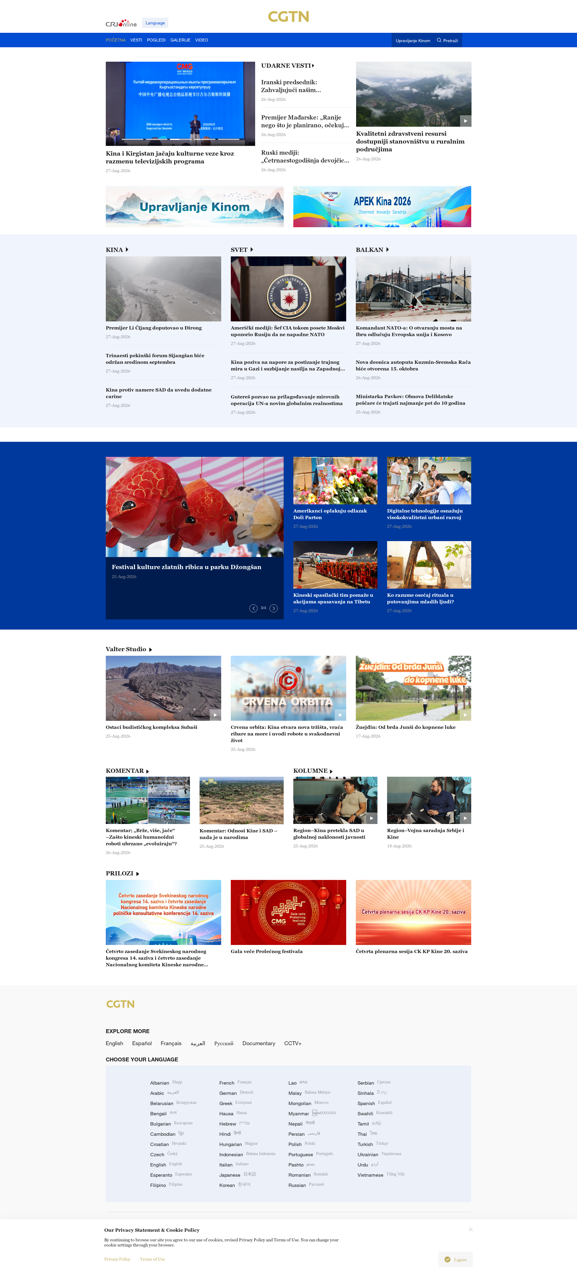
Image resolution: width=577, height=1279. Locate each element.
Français (171, 1043)
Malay (309, 1093)
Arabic (164, 1093)
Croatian (168, 1144)
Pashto (301, 1165)
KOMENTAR (125, 770)
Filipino (166, 1185)
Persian (304, 1134)
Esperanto (171, 1175)
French (235, 1083)
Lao (297, 1083)
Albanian (166, 1083)
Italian (234, 1165)
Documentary (259, 1043)
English (114, 1043)
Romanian (308, 1175)
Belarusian (173, 1103)
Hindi (230, 1134)
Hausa (233, 1113)
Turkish (373, 1144)
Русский (224, 1043)
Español (142, 1043)
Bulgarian (171, 1124)
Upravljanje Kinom (413, 40)
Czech (164, 1154)
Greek (235, 1103)
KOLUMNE (310, 770)
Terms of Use (152, 1259)
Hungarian (238, 1144)
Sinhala (373, 1093)
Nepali (301, 1124)
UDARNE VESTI (286, 65)
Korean (235, 1185)
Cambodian (167, 1134)
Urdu (368, 1165)
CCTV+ (293, 1043)
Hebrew (234, 1124)
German (236, 1093)
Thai (367, 1134)
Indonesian (247, 1154)
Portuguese (310, 1154)
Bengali (163, 1113)
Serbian (374, 1083)
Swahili (375, 1113)
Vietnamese (381, 1175)
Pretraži (450, 40)
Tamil (369, 1124)
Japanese (237, 1175)
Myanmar (312, 1113)
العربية (198, 1043)
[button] (132, 139)
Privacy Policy (117, 1259)
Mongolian (308, 1103)
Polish (301, 1144)
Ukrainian (379, 1154)
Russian (306, 1185)
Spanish (375, 1103)
